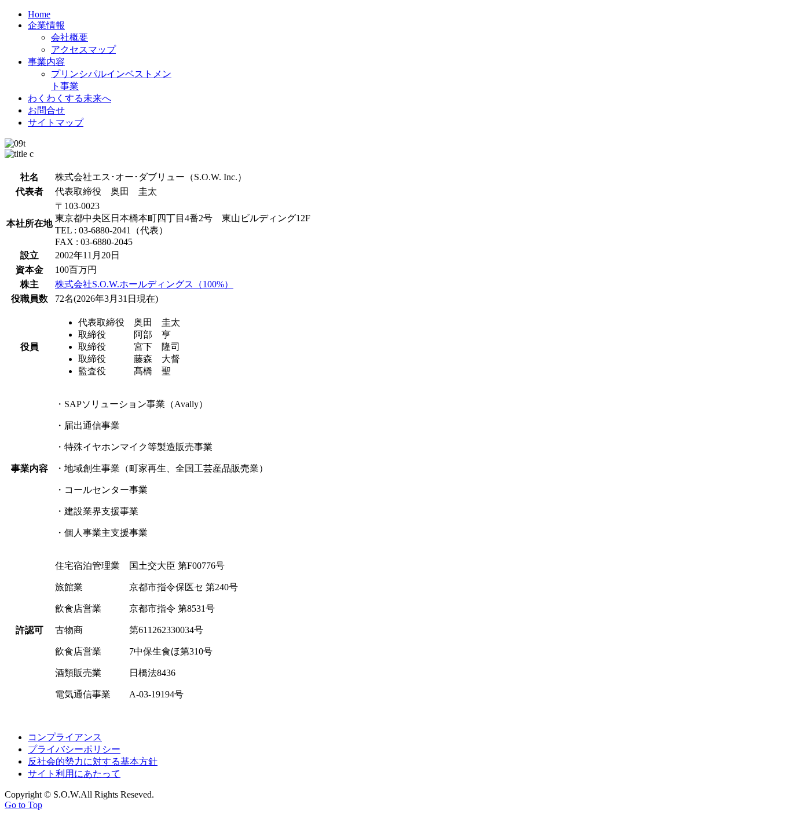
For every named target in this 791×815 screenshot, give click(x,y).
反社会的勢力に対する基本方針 (93, 761)
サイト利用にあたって (74, 774)
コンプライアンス (65, 737)
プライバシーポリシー (74, 749)
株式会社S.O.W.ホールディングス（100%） (144, 284)
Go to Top (23, 805)
